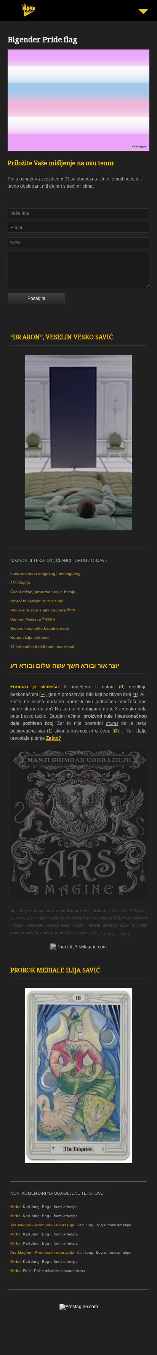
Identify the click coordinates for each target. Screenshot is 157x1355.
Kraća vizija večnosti (30, 637)
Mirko (15, 1207)
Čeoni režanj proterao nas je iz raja (42, 592)
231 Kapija (20, 583)
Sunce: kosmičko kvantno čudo (39, 628)
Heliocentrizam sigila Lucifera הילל (42, 610)
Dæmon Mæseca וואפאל (32, 619)
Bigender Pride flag (42, 40)
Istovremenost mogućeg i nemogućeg (45, 573)
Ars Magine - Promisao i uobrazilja (42, 1225)
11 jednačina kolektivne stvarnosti (42, 647)
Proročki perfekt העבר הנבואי (37, 601)
